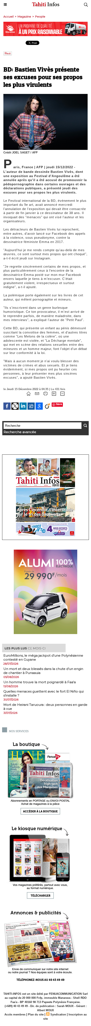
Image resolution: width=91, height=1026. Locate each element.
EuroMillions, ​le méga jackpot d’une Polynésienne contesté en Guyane (43, 657)
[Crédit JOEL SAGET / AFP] (45, 96)
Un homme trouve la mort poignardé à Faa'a (39, 682)
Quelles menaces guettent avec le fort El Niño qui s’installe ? (43, 693)
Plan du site (36, 1014)
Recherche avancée (20, 432)
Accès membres (14, 1014)
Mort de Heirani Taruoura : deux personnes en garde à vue (45, 707)
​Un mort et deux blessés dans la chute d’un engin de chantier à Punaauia (43, 671)
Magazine (24, 16)
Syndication (58, 1014)
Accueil (8, 16)
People (40, 16)
